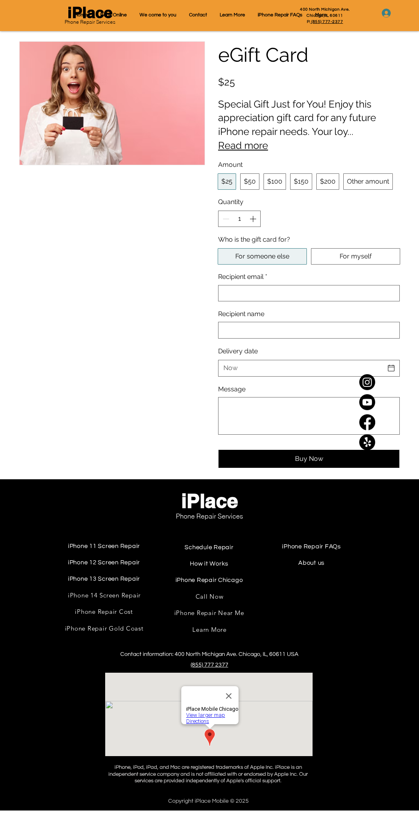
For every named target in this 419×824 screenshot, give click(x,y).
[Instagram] (367, 382)
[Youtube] (367, 402)
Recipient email (242, 277)
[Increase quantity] (253, 219)
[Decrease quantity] (225, 219)
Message (232, 389)
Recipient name (241, 314)
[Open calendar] (391, 368)
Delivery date (238, 351)
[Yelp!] (367, 442)
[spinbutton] (239, 219)
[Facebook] (367, 422)
